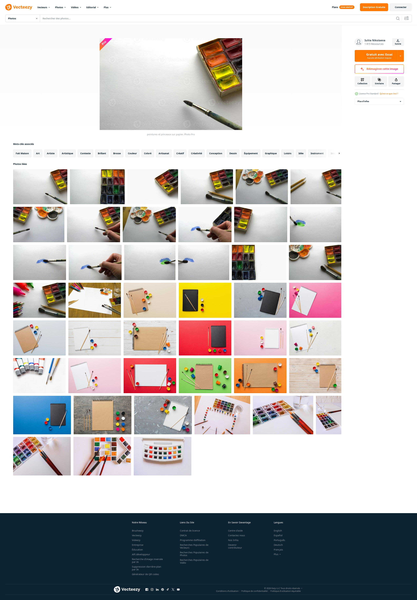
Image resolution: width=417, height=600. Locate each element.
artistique (67, 153)
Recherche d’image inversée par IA (147, 560)
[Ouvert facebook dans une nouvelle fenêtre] (146, 589)
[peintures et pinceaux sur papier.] (40, 186)
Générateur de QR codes (145, 574)
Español (278, 535)
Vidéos (74, 7)
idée (301, 153)
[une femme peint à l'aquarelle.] (93, 224)
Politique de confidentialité (254, 590)
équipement (251, 153)
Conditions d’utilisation (227, 590)
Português (279, 540)
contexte (85, 153)
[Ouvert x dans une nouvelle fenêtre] (173, 589)
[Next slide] (336, 153)
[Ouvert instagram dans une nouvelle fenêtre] (152, 589)
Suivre (398, 43)
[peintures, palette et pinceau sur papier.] (38, 224)
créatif (180, 153)
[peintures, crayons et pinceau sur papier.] (316, 186)
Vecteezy (136, 535)
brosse (117, 153)
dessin (233, 153)
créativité (196, 153)
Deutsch (278, 544)
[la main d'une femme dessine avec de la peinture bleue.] (95, 262)
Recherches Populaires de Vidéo (194, 561)
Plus (106, 7)
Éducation (137, 549)
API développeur (141, 554)
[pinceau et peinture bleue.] (39, 262)
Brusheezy (137, 530)
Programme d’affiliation (192, 540)
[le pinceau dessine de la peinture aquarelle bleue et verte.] (149, 262)
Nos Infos (233, 540)
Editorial (91, 7)
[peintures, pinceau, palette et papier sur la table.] (262, 186)
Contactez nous (236, 535)
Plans (335, 7)
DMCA (183, 535)
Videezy (136, 540)
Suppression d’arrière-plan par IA (146, 568)
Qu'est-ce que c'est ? (389, 93)
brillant (102, 153)
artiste (51, 153)
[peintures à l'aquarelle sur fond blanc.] (259, 262)
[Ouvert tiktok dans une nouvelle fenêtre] (167, 589)
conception (215, 153)
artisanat (164, 153)
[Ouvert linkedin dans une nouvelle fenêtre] (157, 589)
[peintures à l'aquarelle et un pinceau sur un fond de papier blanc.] (152, 186)
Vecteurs (42, 7)
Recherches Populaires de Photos (194, 554)
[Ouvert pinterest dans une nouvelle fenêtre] (162, 589)
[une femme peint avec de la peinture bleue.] (205, 224)
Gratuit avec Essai (379, 55)
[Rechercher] (398, 18)
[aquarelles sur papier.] (260, 224)
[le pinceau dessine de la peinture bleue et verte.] (315, 224)
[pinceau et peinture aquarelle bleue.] (203, 262)
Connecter (401, 7)
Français (278, 549)
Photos (59, 7)
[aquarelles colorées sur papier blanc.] (97, 186)
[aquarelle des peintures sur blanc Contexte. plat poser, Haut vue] (162, 456)
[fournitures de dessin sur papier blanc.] (315, 262)
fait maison (22, 153)
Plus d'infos (363, 101)
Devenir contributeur (235, 546)
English (278, 530)
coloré (147, 153)
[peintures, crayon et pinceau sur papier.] (207, 186)
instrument (317, 153)
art (38, 153)
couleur (132, 153)
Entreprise (137, 544)
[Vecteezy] (18, 7)
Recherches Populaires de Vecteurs (194, 546)
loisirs (287, 153)
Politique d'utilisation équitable (285, 590)
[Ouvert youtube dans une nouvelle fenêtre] (178, 589)
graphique (271, 153)
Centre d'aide (235, 530)
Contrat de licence (190, 530)
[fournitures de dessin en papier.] (39, 300)
